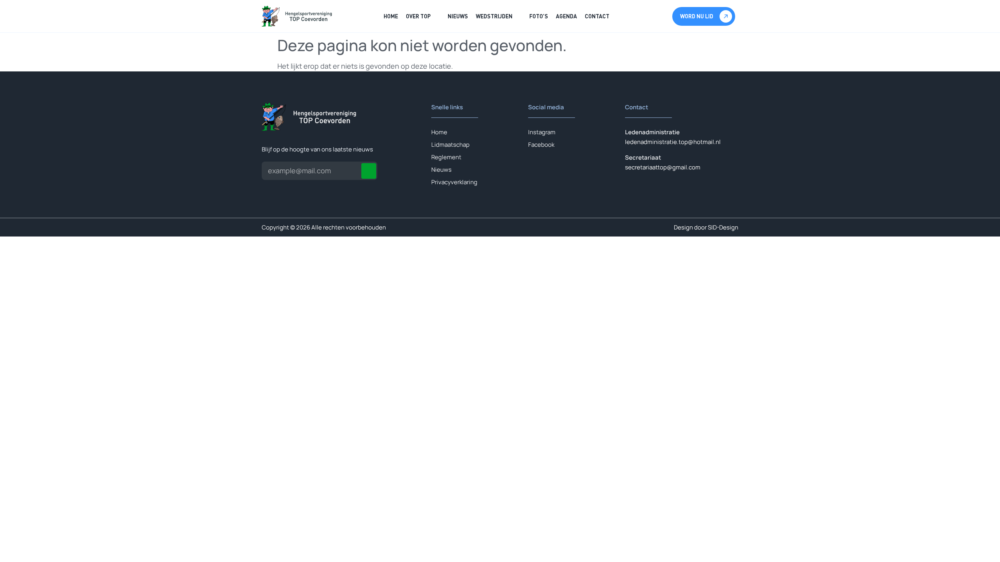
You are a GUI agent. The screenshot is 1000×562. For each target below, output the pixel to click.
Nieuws (458, 16)
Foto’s (538, 16)
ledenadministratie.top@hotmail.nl (673, 142)
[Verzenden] (368, 171)
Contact (597, 16)
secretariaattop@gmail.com (662, 167)
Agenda (566, 16)
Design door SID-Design (706, 227)
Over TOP (418, 16)
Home (391, 16)
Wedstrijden (494, 16)
